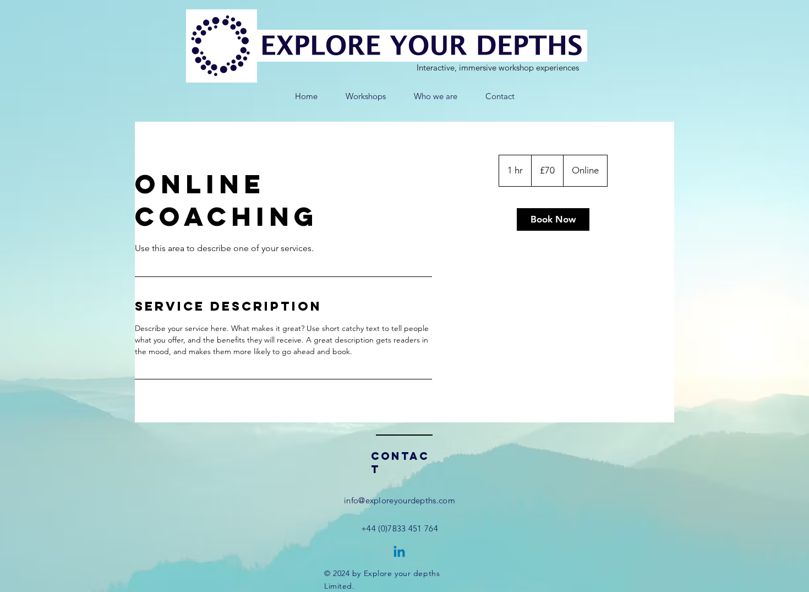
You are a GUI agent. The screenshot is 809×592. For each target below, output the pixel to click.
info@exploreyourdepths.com (399, 500)
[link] (553, 219)
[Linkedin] (399, 553)
